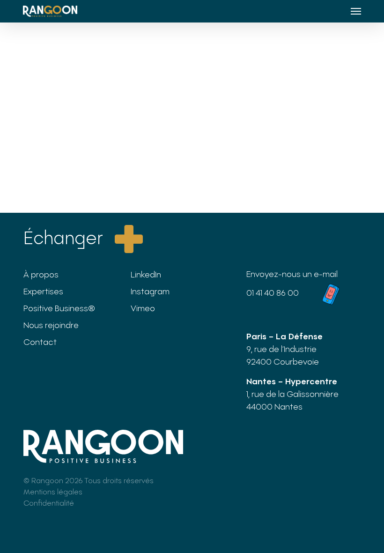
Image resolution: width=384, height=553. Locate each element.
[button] (356, 11)
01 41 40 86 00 (272, 292)
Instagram (150, 291)
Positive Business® (59, 308)
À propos (41, 274)
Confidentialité (48, 503)
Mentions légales (52, 491)
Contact (40, 341)
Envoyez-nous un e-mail (292, 273)
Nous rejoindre (51, 324)
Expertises (43, 291)
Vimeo (143, 308)
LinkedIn (146, 274)
